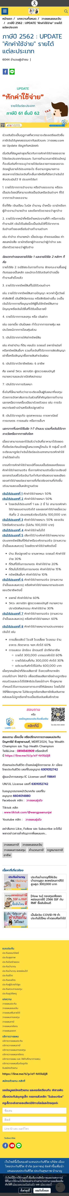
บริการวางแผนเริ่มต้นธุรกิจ (15, 1063)
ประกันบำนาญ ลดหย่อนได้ (15, 971)
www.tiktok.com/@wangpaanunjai (28, 812)
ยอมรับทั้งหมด (42, 1190)
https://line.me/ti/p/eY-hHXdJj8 (27, 755)
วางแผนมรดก (9, 1031)
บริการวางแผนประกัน (12, 1041)
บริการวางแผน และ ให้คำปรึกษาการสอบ (21, 1059)
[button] (65, 11)
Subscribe (9, 1138)
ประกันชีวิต (7, 975)
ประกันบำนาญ (9, 966)
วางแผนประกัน (9, 1003)
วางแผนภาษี (8, 1021)
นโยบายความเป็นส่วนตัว (24, 1184)
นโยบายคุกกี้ (46, 1184)
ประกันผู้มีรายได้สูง (11, 984)
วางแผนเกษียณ (10, 1026)
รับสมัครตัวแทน (9, 1068)
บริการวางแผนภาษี (11, 1045)
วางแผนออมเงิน (10, 1008)
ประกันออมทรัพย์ (10, 953)
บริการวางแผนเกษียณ (13, 1054)
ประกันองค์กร (9, 980)
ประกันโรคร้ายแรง (10, 962)
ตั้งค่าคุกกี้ (25, 1190)
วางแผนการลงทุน (11, 1017)
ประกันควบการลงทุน (12, 989)
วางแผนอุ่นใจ (34, 800)
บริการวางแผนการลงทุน (14, 1050)
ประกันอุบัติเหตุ (9, 993)
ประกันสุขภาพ (9, 957)
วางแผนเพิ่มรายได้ (11, 1012)
